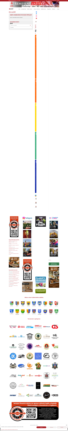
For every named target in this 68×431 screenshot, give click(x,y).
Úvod (19, 9)
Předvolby (61, 427)
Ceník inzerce (54, 0)
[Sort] (12, 23)
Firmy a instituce (37, 9)
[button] (66, 425)
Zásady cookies (3, 429)
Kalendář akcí (23, 9)
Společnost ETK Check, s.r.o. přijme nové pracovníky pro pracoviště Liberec (14, 280)
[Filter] (10, 23)
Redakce (53, 9)
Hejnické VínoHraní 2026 (16, 271)
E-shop (58, 9)
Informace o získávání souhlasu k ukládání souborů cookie (11, 429)
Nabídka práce (43, 9)
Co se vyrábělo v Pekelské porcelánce (14, 253)
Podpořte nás (50, 0)
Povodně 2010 (10, 247)
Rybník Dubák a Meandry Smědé (13, 250)
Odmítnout (51, 427)
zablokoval (54, 264)
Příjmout (41, 427)
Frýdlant (10, 252)
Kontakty (58, 0)
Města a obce (29, 9)
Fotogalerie (49, 9)
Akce (46, 0)
